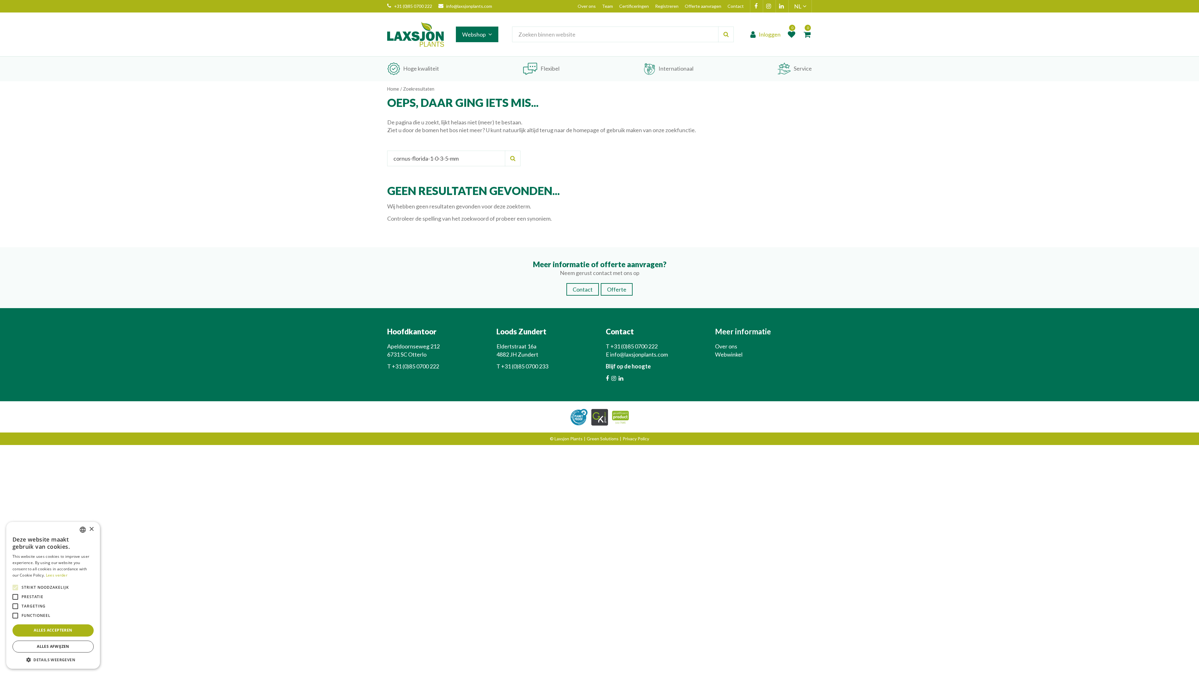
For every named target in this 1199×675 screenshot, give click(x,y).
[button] (53, 659)
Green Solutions (603, 438)
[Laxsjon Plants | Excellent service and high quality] (415, 34)
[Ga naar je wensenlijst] (791, 34)
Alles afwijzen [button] (53, 646)
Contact (583, 289)
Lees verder (56, 575)
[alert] (53, 595)
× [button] (91, 529)
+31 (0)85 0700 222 (413, 6)
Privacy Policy (636, 438)
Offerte (616, 289)
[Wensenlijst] (791, 34)
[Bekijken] (807, 34)
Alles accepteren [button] (53, 630)
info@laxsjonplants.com (469, 6)
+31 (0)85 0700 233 (524, 366)
